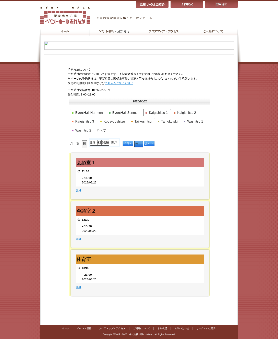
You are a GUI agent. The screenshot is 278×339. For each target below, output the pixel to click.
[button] (88, 112)
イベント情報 (84, 328)
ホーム (65, 328)
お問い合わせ (181, 328)
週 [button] (78, 143)
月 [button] (71, 143)
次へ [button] (147, 143)
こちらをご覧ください (119, 83)
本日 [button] (138, 144)
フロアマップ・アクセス (112, 328)
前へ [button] (129, 143)
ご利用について (141, 328)
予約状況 (162, 328)
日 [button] (84, 143)
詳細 (78, 190)
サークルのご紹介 (206, 328)
